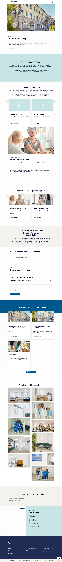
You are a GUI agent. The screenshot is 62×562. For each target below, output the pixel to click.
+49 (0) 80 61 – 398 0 (33, 520)
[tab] (29, 534)
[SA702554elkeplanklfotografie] (19, 395)
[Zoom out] (23, 532)
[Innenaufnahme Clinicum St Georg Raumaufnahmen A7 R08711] (19, 410)
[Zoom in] (23, 530)
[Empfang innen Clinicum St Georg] (19, 444)
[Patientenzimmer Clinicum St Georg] (43, 394)
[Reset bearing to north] (23, 533)
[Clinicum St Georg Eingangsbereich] (43, 442)
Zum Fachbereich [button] (15, 177)
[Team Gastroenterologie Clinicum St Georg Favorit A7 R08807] (19, 426)
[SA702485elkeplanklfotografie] (19, 460)
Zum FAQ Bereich (14, 294)
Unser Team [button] (11, 48)
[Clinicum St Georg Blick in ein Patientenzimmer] (43, 459)
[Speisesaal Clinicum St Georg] (43, 426)
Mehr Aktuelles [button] (30, 371)
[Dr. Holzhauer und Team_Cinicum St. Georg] (43, 410)
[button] (13, 553)
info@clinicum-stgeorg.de (34, 526)
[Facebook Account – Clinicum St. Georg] (9, 543)
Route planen (22, 508)
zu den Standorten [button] (31, 75)
